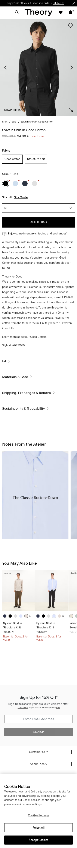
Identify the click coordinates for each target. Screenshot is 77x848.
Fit (4, 361)
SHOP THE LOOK (14, 110)
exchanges (59, 233)
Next (70, 67)
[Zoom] (69, 108)
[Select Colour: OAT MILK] (72, 616)
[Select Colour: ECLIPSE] (24, 183)
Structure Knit (36, 159)
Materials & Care (15, 377)
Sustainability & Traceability (23, 408)
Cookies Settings (38, 815)
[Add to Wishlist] (69, 27)
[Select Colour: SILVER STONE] (27, 616)
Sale (14, 121)
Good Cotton (12, 159)
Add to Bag (38, 222)
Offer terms (23, 707)
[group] (18, 590)
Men (4, 121)
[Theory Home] (38, 12)
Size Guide (21, 197)
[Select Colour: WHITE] (34, 183)
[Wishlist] (61, 12)
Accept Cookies (38, 840)
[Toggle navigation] (6, 12)
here (58, 707)
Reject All (38, 827)
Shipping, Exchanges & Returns (26, 393)
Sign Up (38, 731)
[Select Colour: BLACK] (5, 183)
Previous (6, 67)
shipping (40, 233)
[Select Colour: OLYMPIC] (15, 183)
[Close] (74, 3)
